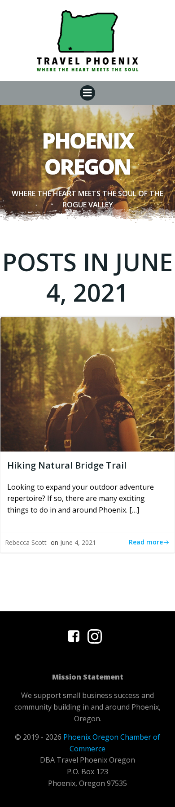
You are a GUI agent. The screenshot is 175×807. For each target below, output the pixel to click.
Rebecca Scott (26, 542)
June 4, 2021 (78, 542)
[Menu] (87, 93)
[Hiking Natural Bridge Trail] (87, 383)
